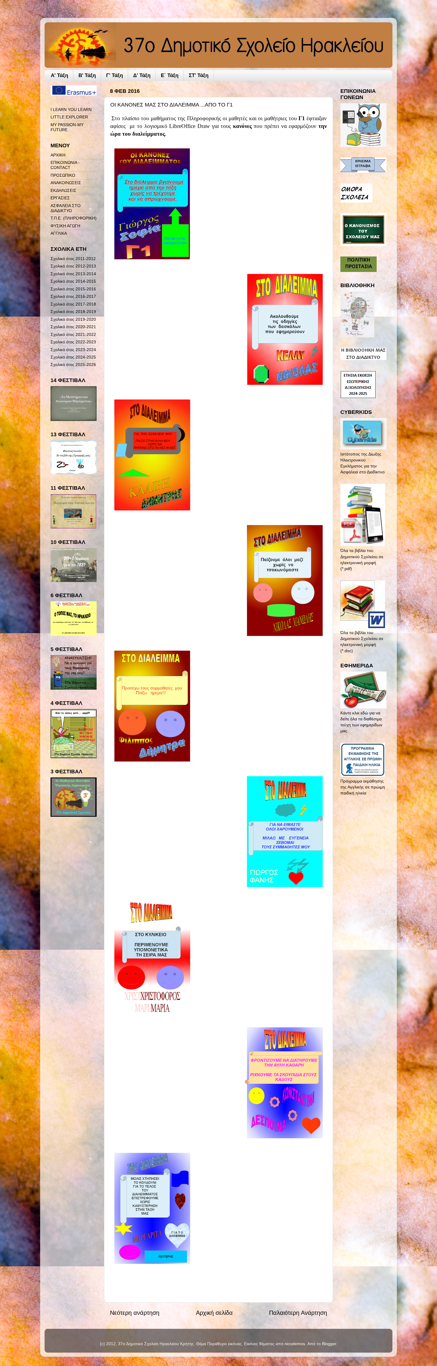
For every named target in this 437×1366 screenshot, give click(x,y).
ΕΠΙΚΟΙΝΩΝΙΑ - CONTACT (65, 165)
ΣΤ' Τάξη (198, 75)
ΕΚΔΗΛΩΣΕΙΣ (63, 190)
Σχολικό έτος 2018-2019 (73, 311)
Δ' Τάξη (141, 75)
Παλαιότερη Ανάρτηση (298, 1312)
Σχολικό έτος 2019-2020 (73, 319)
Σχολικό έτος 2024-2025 (73, 357)
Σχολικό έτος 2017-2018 (73, 304)
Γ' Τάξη (114, 75)
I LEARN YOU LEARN (71, 109)
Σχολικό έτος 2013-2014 (73, 273)
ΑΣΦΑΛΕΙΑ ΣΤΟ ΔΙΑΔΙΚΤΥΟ (66, 208)
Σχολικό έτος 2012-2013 (73, 266)
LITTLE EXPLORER (69, 117)
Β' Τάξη (87, 75)
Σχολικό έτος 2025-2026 (73, 364)
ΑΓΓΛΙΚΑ (59, 233)
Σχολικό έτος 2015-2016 (73, 289)
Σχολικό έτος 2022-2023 (73, 341)
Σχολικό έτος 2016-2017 (73, 296)
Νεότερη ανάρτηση (134, 1312)
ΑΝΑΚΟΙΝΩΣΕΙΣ (66, 182)
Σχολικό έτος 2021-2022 (73, 334)
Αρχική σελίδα (214, 1312)
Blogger (329, 1343)
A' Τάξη (59, 75)
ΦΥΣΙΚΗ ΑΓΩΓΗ (65, 225)
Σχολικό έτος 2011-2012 (73, 258)
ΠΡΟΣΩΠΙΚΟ (63, 175)
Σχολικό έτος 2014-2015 (73, 281)
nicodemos (294, 1343)
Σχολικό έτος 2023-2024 (73, 349)
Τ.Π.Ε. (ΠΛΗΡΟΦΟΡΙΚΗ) (74, 218)
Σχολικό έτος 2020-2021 (73, 326)
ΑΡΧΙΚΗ (58, 155)
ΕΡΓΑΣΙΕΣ (60, 197)
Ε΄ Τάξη (169, 75)
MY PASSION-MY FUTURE (67, 127)
